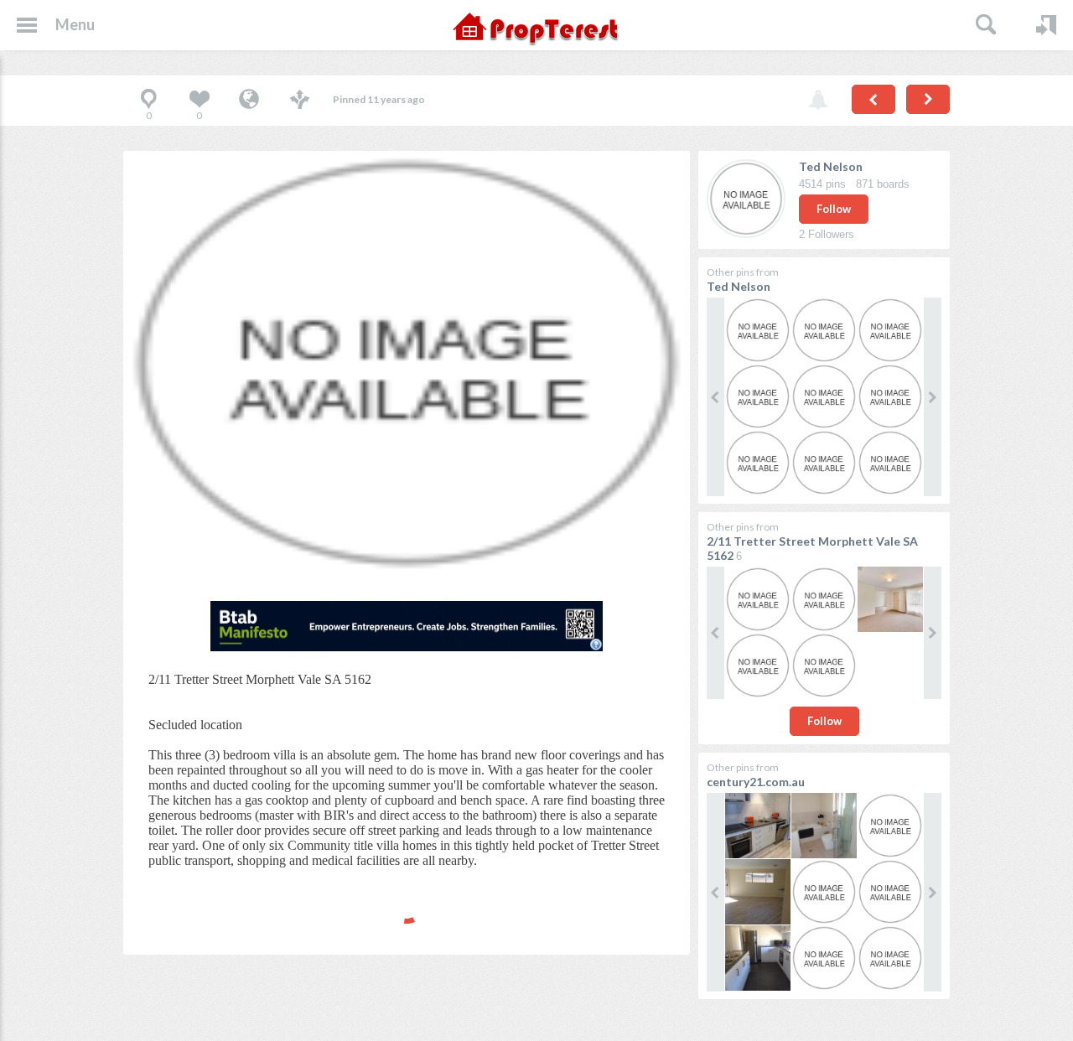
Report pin (818, 100)
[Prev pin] (873, 99)
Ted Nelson (831, 166)
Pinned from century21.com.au (249, 100)
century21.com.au (756, 781)
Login (1046, 25)
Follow (833, 208)
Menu (75, 24)
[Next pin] (928, 99)
